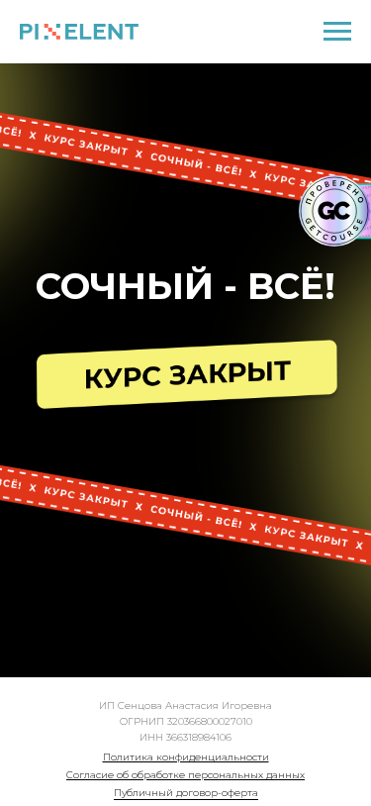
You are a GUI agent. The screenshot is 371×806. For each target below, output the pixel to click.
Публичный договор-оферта (186, 792)
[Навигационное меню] (337, 32)
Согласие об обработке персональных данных (185, 774)
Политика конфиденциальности (186, 757)
